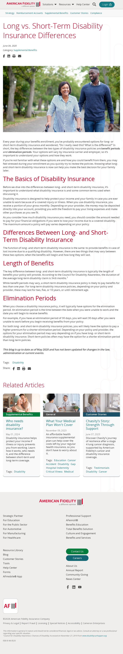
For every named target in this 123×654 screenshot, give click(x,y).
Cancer (72, 460)
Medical (69, 471)
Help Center (83, 4)
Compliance (96, 12)
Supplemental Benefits (56, 12)
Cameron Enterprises (94, 623)
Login (105, 4)
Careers (77, 558)
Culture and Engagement (81, 533)
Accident (51, 464)
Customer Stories (79, 12)
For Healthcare (12, 537)
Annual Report (74, 570)
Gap (73, 464)
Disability (18, 362)
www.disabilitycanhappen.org (94, 635)
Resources (65, 4)
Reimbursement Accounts (29, 12)
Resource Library (13, 550)
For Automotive (12, 529)
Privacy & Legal (11, 623)
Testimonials (101, 467)
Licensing (42, 623)
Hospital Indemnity (57, 467)
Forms (6, 572)
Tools (6, 563)
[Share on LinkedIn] (8, 56)
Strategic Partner (13, 516)
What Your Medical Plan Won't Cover (60, 423)
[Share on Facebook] (4, 56)
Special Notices (57, 623)
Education (60, 460)
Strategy (9, 12)
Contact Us (77, 551)
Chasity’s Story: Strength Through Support (100, 424)
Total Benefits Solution (79, 529)
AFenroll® (72, 520)
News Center (73, 579)
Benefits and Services (78, 537)
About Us (71, 566)
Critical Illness (54, 471)
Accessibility (74, 623)
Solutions (48, 4)
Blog (5, 554)
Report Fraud (28, 623)
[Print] (14, 56)
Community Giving (77, 574)
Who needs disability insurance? (14, 424)
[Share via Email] (19, 56)
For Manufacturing (14, 533)
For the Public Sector (15, 524)
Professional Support (78, 516)
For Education (11, 520)
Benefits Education (77, 524)
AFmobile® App (12, 576)
